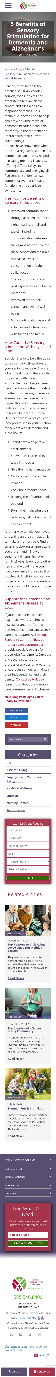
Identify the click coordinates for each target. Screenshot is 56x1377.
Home (9, 69)
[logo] (28, 6)
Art (9, 762)
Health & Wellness (20, 788)
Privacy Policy (18, 1317)
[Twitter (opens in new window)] (33, 1337)
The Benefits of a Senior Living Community (24, 1029)
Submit (28, 877)
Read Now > (16, 978)
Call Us (15, 1371)
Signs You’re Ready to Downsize (24, 699)
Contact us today (28, 679)
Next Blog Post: (15, 697)
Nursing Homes (17, 803)
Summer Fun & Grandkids (26, 1108)
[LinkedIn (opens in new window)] (42, 1337)
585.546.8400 (28, 1297)
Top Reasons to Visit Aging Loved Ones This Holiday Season (26, 948)
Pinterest (17, 724)
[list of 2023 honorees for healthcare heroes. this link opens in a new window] (28, 1348)
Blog (19, 69)
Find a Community (27, 1243)
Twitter (17, 717)
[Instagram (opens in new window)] (23, 1337)
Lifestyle (13, 796)
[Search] (45, 739)
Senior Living (16, 810)
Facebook (17, 710)
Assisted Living (17, 770)
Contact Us (43, 1371)
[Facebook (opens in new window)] (14, 1337)
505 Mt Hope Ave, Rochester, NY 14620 (28, 1305)
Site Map (32, 1317)
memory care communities (24, 644)
